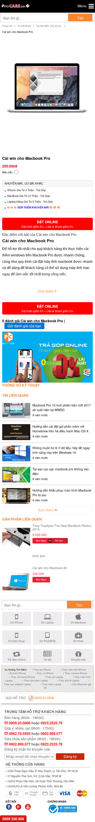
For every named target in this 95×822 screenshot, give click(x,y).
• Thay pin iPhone (41, 669)
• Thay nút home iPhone (22, 677)
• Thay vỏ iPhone (44, 673)
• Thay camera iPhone (75, 673)
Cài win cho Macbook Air (49, 568)
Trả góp (59, 540)
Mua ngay (41, 540)
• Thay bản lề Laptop (68, 680)
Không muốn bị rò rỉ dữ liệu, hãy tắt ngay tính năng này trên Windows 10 (61, 450)
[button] (47, 224)
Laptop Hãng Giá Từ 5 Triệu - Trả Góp (30, 201)
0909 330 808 (13, 818)
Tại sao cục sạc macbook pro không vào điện (60, 471)
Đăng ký (70, 756)
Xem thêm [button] (45, 291)
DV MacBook (24, 25)
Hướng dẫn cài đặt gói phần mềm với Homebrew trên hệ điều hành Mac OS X (60, 428)
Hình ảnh (38, 556)
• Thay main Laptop (50, 684)
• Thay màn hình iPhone (73, 669)
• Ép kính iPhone (17, 673)
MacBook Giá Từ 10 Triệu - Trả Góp (28, 196)
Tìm (80, 18)
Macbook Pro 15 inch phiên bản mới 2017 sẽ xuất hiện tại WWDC (61, 407)
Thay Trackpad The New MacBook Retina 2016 (61, 527)
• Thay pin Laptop (53, 677)
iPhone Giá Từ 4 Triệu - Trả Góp (26, 190)
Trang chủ (7, 25)
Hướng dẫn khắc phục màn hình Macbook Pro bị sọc (61, 492)
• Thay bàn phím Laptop (35, 680)
